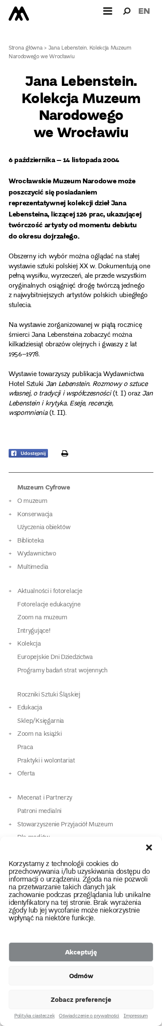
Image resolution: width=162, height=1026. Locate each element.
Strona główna (26, 48)
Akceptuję (81, 952)
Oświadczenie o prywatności (89, 1016)
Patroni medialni (39, 811)
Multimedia (32, 567)
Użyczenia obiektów (44, 527)
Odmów (81, 975)
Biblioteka (30, 541)
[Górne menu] (108, 11)
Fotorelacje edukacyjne (48, 604)
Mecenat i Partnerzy (44, 798)
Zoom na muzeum (42, 617)
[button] (149, 847)
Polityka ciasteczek (34, 1016)
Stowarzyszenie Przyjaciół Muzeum (65, 824)
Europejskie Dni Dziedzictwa (55, 657)
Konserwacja (35, 514)
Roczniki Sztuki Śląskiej (48, 695)
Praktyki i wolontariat (46, 761)
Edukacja (29, 708)
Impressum (136, 1016)
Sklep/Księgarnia (40, 721)
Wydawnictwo (36, 554)
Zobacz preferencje (81, 999)
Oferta (26, 774)
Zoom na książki (39, 734)
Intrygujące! (33, 631)
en (144, 10)
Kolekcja (29, 644)
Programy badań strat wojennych (62, 670)
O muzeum (32, 501)
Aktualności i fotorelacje (49, 591)
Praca (25, 747)
